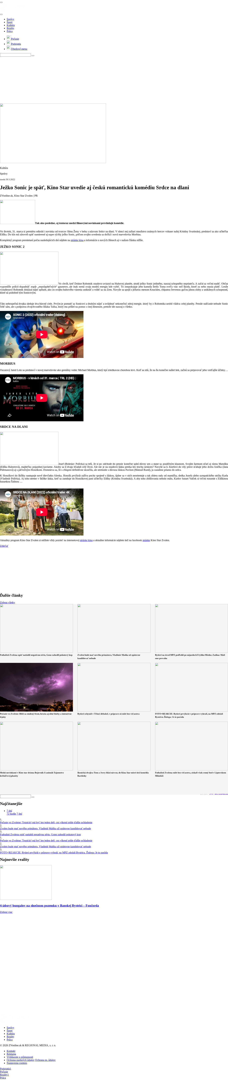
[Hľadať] (1, 14)
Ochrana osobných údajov (20, 1060)
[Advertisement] (100, 80)
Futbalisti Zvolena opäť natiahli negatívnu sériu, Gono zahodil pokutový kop (40, 834)
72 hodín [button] (11, 813)
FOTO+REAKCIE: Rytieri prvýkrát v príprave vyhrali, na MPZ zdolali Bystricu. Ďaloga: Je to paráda (54, 852)
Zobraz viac (6, 912)
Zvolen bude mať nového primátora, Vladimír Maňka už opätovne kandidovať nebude (45, 828)
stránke (146, 540)
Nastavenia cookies (17, 1063)
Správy (10, 19)
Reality (10, 28)
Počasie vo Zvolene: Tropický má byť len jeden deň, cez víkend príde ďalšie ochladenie (46, 822)
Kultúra (11, 25)
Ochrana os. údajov (45, 1060)
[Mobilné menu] (1, 2)
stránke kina (77, 240)
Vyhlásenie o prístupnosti (20, 1057)
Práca (10, 31)
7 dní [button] (9, 810)
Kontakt (11, 1051)
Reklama (11, 1054)
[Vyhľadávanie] (33, 55)
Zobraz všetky (7, 602)
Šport (9, 22)
